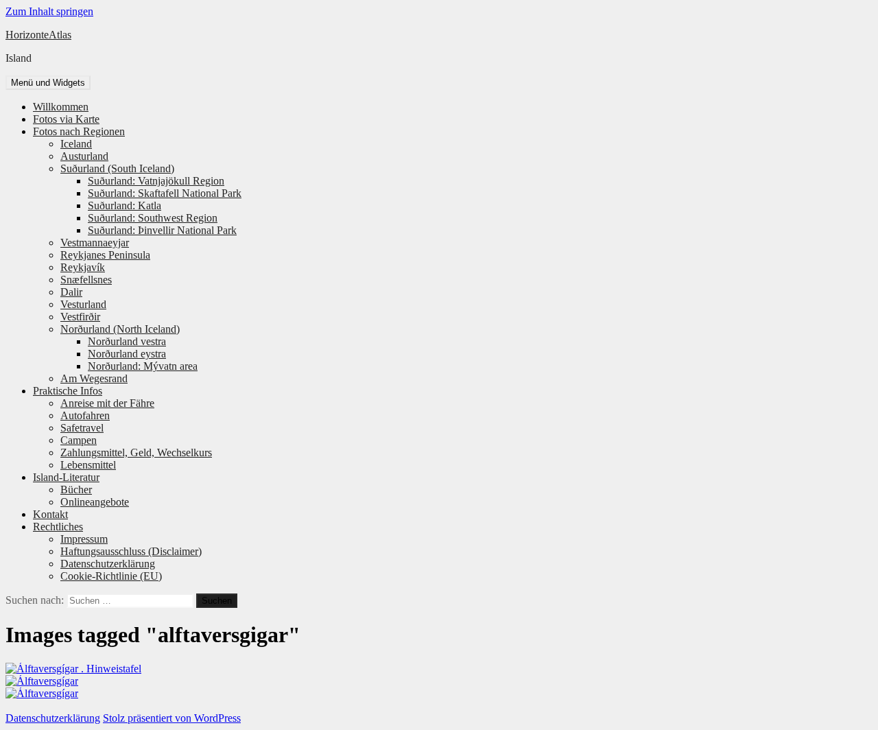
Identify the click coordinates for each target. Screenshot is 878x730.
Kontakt (50, 514)
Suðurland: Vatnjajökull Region (156, 181)
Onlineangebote (94, 502)
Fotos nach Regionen (79, 131)
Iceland (76, 144)
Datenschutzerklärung (107, 563)
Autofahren (85, 415)
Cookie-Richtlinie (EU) (111, 576)
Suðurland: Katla (124, 205)
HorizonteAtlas (38, 34)
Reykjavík (82, 267)
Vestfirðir (80, 316)
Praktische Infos (67, 391)
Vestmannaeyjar (94, 242)
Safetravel (82, 428)
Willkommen (60, 107)
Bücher (76, 489)
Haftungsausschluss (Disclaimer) (131, 551)
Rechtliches (58, 526)
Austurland (84, 156)
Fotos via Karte (66, 119)
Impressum (84, 539)
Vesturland (83, 304)
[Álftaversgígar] (41, 681)
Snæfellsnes (86, 279)
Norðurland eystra (127, 354)
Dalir (71, 292)
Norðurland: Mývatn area (143, 366)
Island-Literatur (66, 477)
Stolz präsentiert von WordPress (172, 718)
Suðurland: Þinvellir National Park (162, 230)
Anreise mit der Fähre (107, 403)
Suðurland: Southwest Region (152, 218)
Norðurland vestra (127, 341)
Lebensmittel (88, 465)
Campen (78, 440)
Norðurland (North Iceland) (120, 329)
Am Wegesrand (94, 378)
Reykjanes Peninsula (105, 255)
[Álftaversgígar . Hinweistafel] (73, 668)
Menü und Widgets (48, 83)
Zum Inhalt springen (49, 11)
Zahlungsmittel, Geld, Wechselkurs (136, 452)
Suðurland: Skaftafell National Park (164, 193)
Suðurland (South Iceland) (117, 168)
